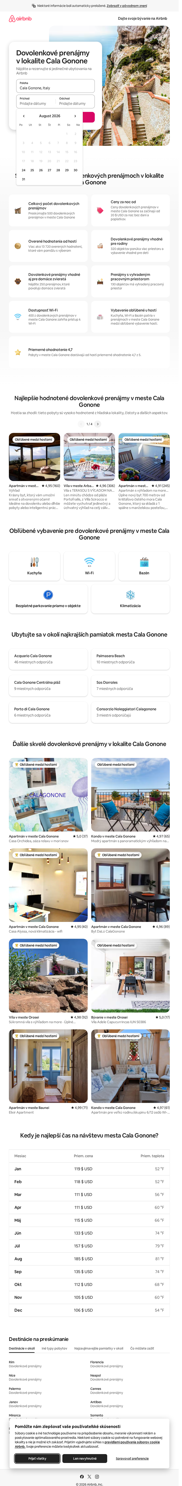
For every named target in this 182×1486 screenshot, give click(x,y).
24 (23, 170)
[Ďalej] (97, 424)
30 (75, 170)
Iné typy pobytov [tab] (54, 1348)
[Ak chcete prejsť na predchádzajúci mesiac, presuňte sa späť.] (24, 116)
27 (49, 170)
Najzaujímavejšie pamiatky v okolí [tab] (98, 1348)
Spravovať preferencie (132, 1459)
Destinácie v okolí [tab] (22, 1348)
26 (41, 170)
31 (23, 179)
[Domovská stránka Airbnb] (20, 18)
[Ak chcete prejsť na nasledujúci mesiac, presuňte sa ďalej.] (75, 116)
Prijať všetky (37, 1459)
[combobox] (55, 88)
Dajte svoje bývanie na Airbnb (142, 18)
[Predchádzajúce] (81, 424)
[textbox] (36, 103)
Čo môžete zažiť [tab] (142, 1348)
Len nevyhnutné (84, 1459)
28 (58, 170)
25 (32, 170)
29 (67, 170)
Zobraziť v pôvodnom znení (127, 6)
